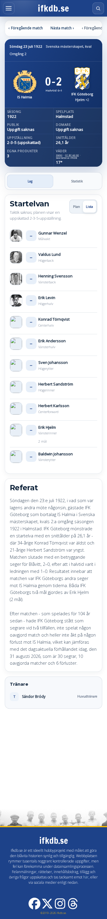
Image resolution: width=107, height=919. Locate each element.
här (86, 877)
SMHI (59, 155)
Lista (89, 206)
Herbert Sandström (55, 384)
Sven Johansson (53, 362)
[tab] (30, 181)
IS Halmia (24, 97)
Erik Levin (46, 297)
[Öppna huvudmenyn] (9, 8)
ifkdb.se (53, 8)
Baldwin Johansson (55, 454)
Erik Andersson (52, 340)
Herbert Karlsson (53, 405)
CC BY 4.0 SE (72, 155)
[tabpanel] (53, 452)
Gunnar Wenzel (52, 233)
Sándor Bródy (33, 696)
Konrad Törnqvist (54, 319)
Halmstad (64, 116)
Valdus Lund (49, 254)
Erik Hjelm (47, 427)
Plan (76, 206)
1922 (12, 116)
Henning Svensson (55, 276)
